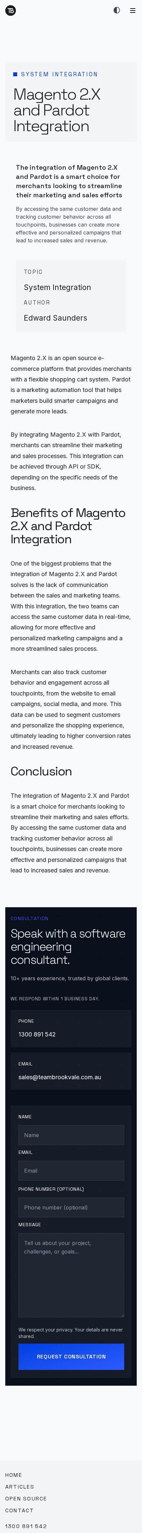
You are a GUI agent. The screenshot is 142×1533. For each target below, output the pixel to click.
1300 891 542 (37, 1034)
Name (25, 1117)
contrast (117, 10)
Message (29, 1225)
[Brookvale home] (10, 10)
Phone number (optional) (51, 1189)
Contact (19, 1510)
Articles (19, 1486)
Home (13, 1475)
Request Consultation (71, 1356)
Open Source (26, 1498)
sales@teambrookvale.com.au (59, 1077)
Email (25, 1152)
